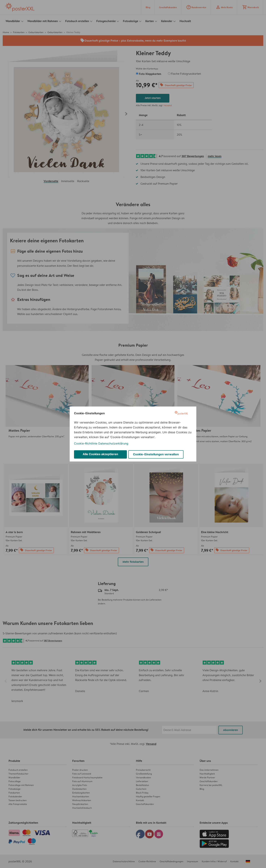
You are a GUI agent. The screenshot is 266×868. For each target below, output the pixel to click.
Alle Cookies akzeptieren (100, 454)
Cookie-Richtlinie (85, 443)
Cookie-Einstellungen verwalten (156, 454)
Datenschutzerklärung (113, 443)
